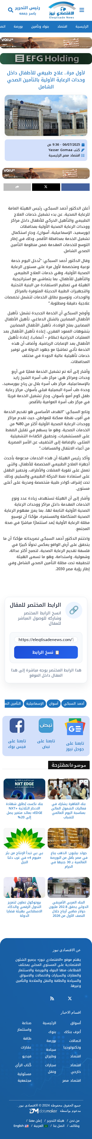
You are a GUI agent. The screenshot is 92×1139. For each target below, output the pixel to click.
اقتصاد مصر (71, 155)
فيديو (26, 1056)
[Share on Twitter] (46, 187)
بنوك (52, 1032)
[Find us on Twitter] (70, 999)
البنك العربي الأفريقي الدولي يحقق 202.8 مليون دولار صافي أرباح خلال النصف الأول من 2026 (68, 909)
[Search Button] (10, 10)
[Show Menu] (81, 10)
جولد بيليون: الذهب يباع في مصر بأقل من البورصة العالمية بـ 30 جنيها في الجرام (69, 860)
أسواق (75, 1023)
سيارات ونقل (50, 1068)
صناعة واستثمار (24, 1026)
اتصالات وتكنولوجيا (72, 1044)
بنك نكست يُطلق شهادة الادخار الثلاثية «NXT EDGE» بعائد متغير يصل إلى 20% (24, 811)
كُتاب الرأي (23, 1065)
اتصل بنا (58, 1126)
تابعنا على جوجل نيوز (75, 746)
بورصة (18, 26)
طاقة (27, 1038)
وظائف (74, 1126)
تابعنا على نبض (46, 743)
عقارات (26, 1047)
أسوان (53, 703)
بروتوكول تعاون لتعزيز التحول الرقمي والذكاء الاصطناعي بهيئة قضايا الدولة (24, 909)
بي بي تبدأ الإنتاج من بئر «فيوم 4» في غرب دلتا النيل (24, 857)
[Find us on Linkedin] (61, 999)
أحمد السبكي (74, 703)
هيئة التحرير (55, 1121)
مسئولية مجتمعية (24, 1077)
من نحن (74, 1121)
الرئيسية (81, 26)
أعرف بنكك (72, 1032)
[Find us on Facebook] (79, 999)
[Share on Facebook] (75, 187)
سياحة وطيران (50, 1052)
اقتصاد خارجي (75, 1068)
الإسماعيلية (35, 703)
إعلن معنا (35, 1121)
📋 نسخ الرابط (46, 652)
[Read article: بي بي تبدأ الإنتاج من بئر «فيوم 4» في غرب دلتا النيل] (25, 838)
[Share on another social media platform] (17, 187)
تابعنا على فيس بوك (17, 743)
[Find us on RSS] (52, 999)
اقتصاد (62, 26)
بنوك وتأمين (40, 26)
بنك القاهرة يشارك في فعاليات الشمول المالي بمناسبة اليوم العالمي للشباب (68, 811)
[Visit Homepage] (62, 10)
